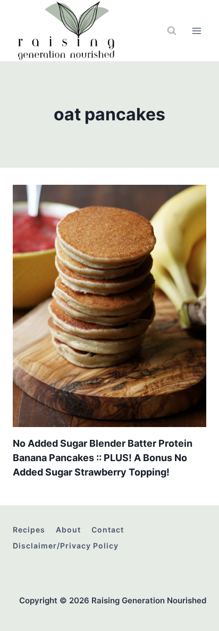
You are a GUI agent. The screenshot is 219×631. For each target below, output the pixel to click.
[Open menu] (196, 30)
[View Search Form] (171, 30)
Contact (107, 529)
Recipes (29, 529)
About (68, 529)
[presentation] (109, 306)
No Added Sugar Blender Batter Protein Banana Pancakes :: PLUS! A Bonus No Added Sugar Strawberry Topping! (102, 458)
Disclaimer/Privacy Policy (66, 545)
